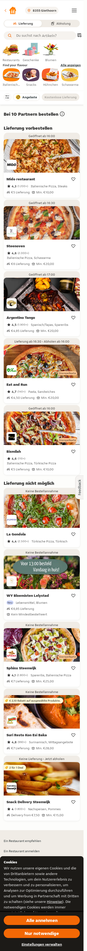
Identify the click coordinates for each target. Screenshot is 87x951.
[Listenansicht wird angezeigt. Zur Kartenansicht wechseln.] (79, 35)
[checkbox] (11, 77)
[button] (10, 10)
